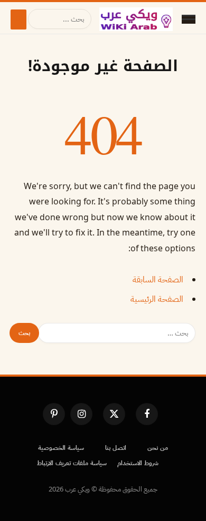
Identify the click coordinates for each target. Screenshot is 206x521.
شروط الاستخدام (137, 463)
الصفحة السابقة (158, 279)
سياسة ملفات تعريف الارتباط (72, 463)
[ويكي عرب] (136, 19)
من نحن (157, 448)
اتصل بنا (115, 448)
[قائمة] (188, 19)
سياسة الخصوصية (61, 448)
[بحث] (18, 19)
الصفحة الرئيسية (156, 299)
